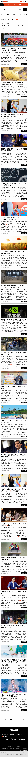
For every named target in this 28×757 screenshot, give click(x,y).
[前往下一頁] (20, 719)
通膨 (13, 26)
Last (23, 719)
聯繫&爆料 (12, 734)
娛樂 (14, 14)
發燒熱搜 (5, 736)
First (5, 719)
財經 (20, 14)
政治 (25, 14)
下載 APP (22, 1)
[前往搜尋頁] (26, 1)
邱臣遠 (22, 26)
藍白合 (8, 26)
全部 (2, 14)
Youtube (15, 739)
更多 (3, 29)
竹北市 (3, 26)
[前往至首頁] (4, 1)
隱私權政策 (19, 734)
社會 (8, 14)
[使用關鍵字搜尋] (25, 9)
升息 (18, 26)
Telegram (22, 739)
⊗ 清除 (19, 9)
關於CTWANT (5, 734)
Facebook (7, 739)
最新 (8, 4)
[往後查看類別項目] (25, 4)
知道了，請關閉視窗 (23, 750)
